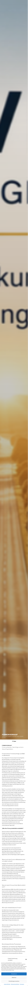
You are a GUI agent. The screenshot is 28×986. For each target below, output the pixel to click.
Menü (14, 741)
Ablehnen (14, 977)
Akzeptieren (14, 974)
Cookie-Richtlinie (7, 984)
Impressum (22, 984)
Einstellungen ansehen (14, 981)
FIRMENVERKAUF (10, 735)
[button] (26, 959)
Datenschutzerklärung (15, 984)
